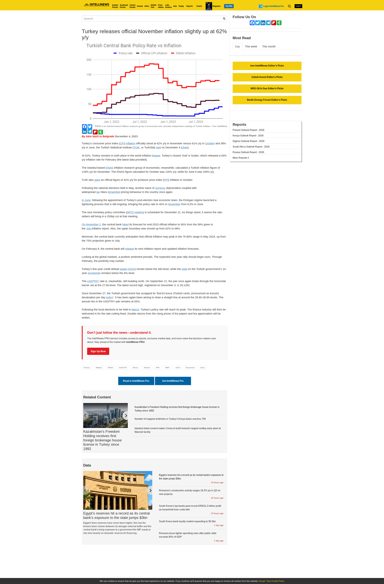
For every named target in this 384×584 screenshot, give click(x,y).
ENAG (109, 167)
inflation (130, 143)
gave (97, 179)
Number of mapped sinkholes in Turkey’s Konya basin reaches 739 (170, 419)
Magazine (216, 6)
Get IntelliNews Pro (173, 381)
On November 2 (91, 224)
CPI (122, 143)
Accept (262, 581)
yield (184, 269)
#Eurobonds (190, 368)
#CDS (178, 368)
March (135, 309)
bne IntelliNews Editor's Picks (267, 65)
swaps (124, 269)
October (210, 143)
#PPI (157, 368)
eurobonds (94, 273)
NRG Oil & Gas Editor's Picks (267, 88)
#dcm (203, 368)
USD (90, 281)
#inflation (99, 368)
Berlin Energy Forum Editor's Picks (267, 100)
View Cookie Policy (275, 581)
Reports (189, 6)
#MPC (167, 368)
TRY (96, 281)
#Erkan (135, 368)
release (129, 248)
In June (86, 200)
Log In (298, 6)
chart (185, 147)
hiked (125, 224)
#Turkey (87, 368)
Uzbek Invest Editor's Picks (267, 77)
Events (199, 6)
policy (109, 297)
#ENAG (110, 368)
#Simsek (147, 368)
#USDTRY (123, 368)
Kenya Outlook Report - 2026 (248, 135)
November (174, 204)
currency (160, 188)
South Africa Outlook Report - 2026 (251, 146)
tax (98, 192)
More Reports (240, 158)
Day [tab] (237, 46)
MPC (130, 212)
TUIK (137, 147)
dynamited (114, 192)
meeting (139, 212)
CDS (132, 269)
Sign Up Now (98, 351)
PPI (166, 179)
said (158, 147)
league (156, 155)
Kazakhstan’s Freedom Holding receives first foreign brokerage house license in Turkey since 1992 (102, 440)
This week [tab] (251, 46)
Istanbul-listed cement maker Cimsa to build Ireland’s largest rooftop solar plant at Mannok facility (178, 430)
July (89, 228)
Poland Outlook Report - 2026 (248, 130)
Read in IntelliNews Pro (136, 381)
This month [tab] (269, 46)
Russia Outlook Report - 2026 (248, 152)
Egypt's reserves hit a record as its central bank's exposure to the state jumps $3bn (116, 515)
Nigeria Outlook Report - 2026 (248, 141)
